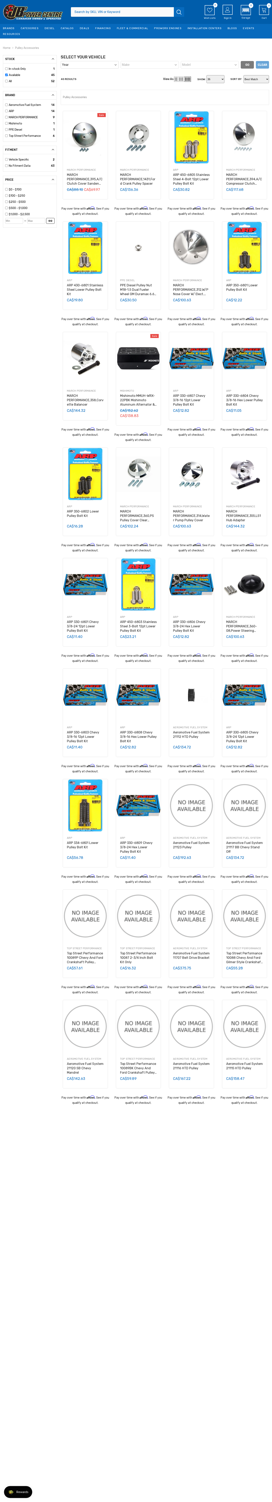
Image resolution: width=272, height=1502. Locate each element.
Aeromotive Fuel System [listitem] (25, 105)
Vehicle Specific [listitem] (19, 159)
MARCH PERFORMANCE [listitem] (23, 117)
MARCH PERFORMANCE (81, 169)
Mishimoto (127, 390)
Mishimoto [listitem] (15, 123)
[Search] (127, 12)
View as (168, 79)
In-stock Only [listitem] (17, 69)
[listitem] (32, 189)
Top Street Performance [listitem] (25, 136)
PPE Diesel (127, 280)
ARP (175, 169)
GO (50, 220)
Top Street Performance (84, 948)
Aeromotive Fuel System (190, 727)
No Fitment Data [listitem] (19, 166)
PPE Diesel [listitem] (15, 129)
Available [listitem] (14, 75)
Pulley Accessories (27, 48)
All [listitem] (10, 81)
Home (7, 48)
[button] (246, 12)
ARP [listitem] (11, 111)
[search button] (179, 12)
